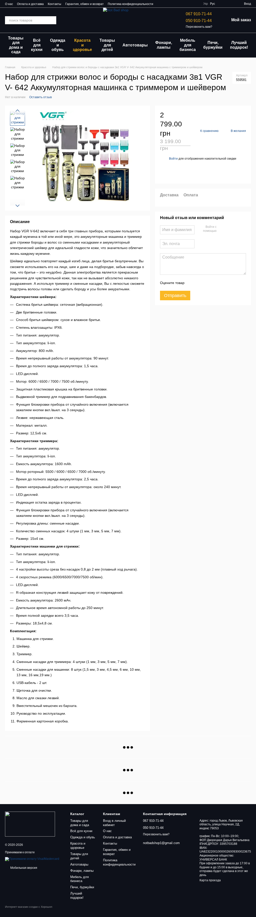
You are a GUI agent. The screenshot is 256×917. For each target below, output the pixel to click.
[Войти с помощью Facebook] (222, 229)
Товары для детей (107, 45)
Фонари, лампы (163, 44)
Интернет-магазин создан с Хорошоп (28, 906)
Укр (205, 3)
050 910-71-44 (199, 20)
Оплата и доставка (30, 4)
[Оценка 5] (225, 283)
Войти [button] (173, 158)
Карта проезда (210, 880)
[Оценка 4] (217, 283)
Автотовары (135, 45)
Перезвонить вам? (199, 26)
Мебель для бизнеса (188, 45)
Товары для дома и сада (16, 45)
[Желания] (222, 4)
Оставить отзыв (40, 97)
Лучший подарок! (239, 44)
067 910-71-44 (199, 14)
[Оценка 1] (193, 283)
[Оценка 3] (209, 283)
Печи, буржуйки (212, 44)
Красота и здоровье (82, 45)
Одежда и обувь (57, 45)
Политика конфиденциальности (130, 4)
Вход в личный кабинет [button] (114, 823)
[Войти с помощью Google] (230, 229)
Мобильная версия (23, 868)
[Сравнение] (231, 4)
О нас (9, 4)
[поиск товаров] (52, 20)
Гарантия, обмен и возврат (84, 4)
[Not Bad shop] (30, 824)
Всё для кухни (36, 45)
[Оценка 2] (201, 283)
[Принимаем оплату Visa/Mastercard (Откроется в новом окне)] (32, 859)
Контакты (54, 4)
